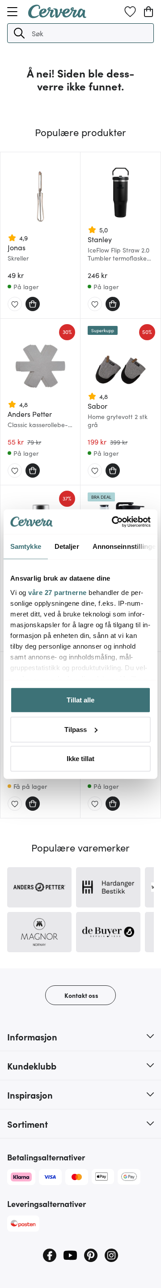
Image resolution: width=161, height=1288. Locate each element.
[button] (19, 33)
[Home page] (57, 15)
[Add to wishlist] (14, 304)
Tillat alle (80, 700)
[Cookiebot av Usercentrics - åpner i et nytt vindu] (113, 521)
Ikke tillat (80, 758)
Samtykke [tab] (25, 546)
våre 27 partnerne (57, 592)
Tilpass (75, 729)
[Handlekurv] (148, 11)
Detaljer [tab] (67, 546)
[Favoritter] (130, 11)
